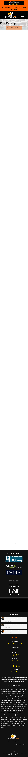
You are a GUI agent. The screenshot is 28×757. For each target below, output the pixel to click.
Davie (8, 698)
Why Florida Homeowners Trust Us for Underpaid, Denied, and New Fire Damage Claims (13, 310)
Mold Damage (16, 463)
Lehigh (2, 712)
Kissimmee (13, 708)
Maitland (15, 712)
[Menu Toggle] (22, 15)
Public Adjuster (17, 58)
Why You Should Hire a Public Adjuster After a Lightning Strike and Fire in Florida (13, 405)
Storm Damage (12, 369)
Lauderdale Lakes (8, 710)
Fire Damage (11, 58)
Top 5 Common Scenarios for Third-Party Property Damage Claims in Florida (12, 361)
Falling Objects (11, 365)
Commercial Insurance (7, 459)
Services (23, 741)
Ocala (6, 721)
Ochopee (10, 721)
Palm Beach (20, 723)
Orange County (16, 721)
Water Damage (13, 60)
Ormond (11, 723)
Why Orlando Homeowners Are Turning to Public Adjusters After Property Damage (13, 105)
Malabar (20, 712)
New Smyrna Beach (14, 717)
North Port (24, 719)
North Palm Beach (17, 719)
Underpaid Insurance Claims (12, 111)
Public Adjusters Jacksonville (12, 512)
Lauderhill (15, 710)
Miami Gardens (7, 716)
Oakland (3, 721)
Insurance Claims (17, 109)
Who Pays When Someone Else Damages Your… (14, 625)
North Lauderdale (8, 719)
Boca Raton (5, 261)
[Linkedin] (22, 644)
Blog (24, 744)
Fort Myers (15, 652)
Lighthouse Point (8, 712)
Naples (8, 717)
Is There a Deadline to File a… (13, 631)
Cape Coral (18, 695)
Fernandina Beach (20, 700)
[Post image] (2, 618)
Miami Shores (15, 716)
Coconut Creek (14, 697)
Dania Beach (4, 698)
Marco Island (10, 714)
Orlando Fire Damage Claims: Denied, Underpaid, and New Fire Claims (13, 206)
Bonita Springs (20, 693)
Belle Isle (14, 691)
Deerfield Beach (22, 698)
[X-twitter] (19, 644)
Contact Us (18, 744)
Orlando (4, 212)
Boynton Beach (4, 695)
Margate (15, 714)
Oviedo (15, 723)
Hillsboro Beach (8, 706)
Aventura (3, 691)
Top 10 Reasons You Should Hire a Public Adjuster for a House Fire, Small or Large (14, 156)
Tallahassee (15, 669)
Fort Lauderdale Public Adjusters (13, 702)
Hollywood (15, 706)
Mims (20, 716)
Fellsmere (3, 702)
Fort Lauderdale (15, 647)
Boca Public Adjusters (11, 693)
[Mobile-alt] (11, 644)
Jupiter (8, 708)
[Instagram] (16, 644)
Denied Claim (5, 58)
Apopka (19, 689)
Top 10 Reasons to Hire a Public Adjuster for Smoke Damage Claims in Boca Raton (13, 257)
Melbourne (20, 714)
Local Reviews (16, 741)
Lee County (21, 710)
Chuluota (8, 697)
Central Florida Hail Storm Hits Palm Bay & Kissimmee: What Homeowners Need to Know (13, 455)
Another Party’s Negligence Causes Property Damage (15, 618)
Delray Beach (4, 700)
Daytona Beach (14, 698)
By (8, 62)
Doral (8, 700)
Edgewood (13, 700)
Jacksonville (15, 658)
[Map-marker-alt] (8, 644)
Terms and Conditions (15, 754)
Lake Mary (19, 708)
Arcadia (24, 689)
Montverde (3, 717)
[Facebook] (14, 644)
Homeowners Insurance (7, 367)
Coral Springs (21, 697)
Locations (8, 741)
